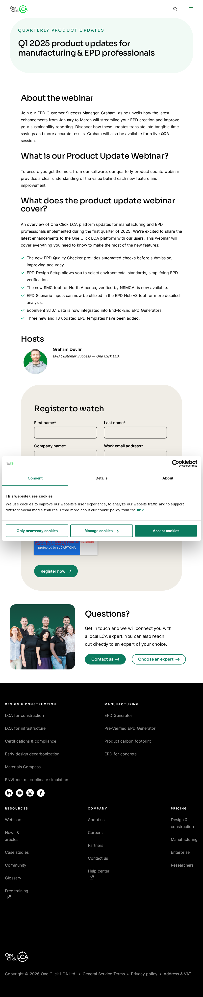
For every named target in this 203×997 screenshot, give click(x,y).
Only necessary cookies (37, 531)
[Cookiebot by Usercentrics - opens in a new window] (175, 463)
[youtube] (20, 793)
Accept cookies (166, 531)
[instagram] (30, 793)
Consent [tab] (35, 478)
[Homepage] (19, 8)
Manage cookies (99, 531)
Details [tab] (102, 478)
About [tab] (167, 478)
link (140, 510)
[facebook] (41, 793)
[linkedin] (9, 793)
